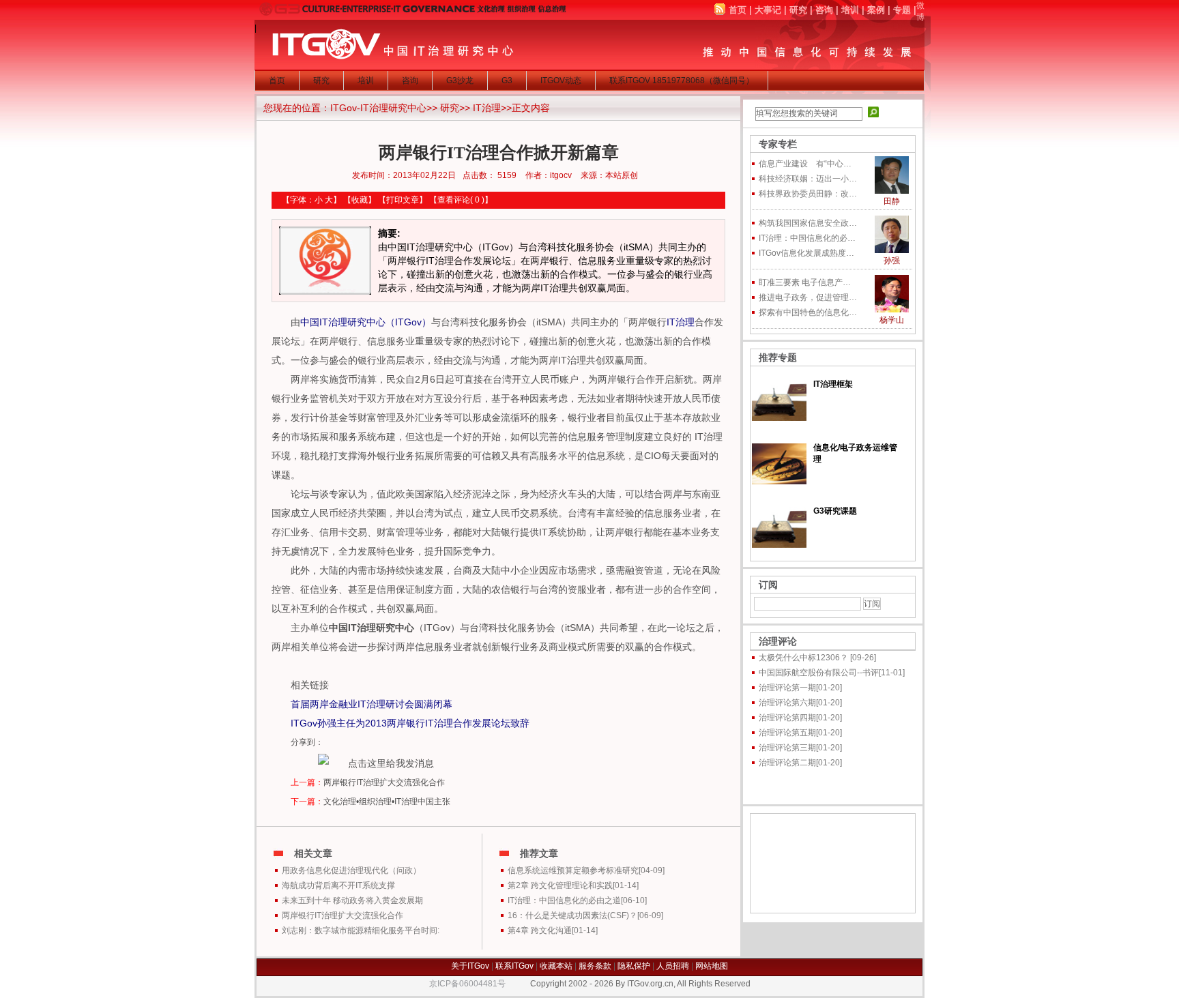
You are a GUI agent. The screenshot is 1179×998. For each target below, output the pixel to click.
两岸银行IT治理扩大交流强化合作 (384, 782)
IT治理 (487, 107)
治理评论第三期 (787, 747)
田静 (892, 201)
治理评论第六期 (787, 702)
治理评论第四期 (787, 717)
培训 (850, 10)
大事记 (768, 10)
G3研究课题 (835, 511)
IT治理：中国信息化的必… (807, 238)
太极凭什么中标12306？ (804, 657)
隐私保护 (633, 966)
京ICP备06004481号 (467, 983)
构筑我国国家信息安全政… (808, 223)
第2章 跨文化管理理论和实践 (560, 885)
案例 (876, 10)
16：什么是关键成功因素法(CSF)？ (572, 915)
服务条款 (595, 966)
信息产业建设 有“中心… (805, 163)
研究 (798, 10)
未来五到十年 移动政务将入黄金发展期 (352, 900)
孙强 (892, 260)
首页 (737, 10)
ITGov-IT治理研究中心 (378, 107)
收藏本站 (556, 966)
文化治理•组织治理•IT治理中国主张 (386, 801)
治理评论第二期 (787, 762)
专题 (902, 10)
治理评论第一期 (787, 687)
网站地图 (711, 966)
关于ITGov (470, 966)
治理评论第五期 (787, 732)
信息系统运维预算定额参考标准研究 (573, 870)
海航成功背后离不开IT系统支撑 (338, 885)
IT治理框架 (833, 384)
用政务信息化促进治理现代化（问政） (351, 870)
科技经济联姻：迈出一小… (808, 179)
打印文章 (402, 200)
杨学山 (891, 320)
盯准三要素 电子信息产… (805, 282)
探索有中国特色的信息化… (808, 312)
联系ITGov (514, 966)
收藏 (359, 200)
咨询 (824, 10)
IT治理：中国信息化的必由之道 (564, 900)
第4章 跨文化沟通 (540, 930)
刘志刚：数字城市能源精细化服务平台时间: (360, 930)
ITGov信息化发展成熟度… (806, 253)
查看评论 (453, 200)
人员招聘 (672, 966)
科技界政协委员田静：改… (808, 194)
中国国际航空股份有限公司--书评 (819, 672)
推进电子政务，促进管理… (808, 297)
